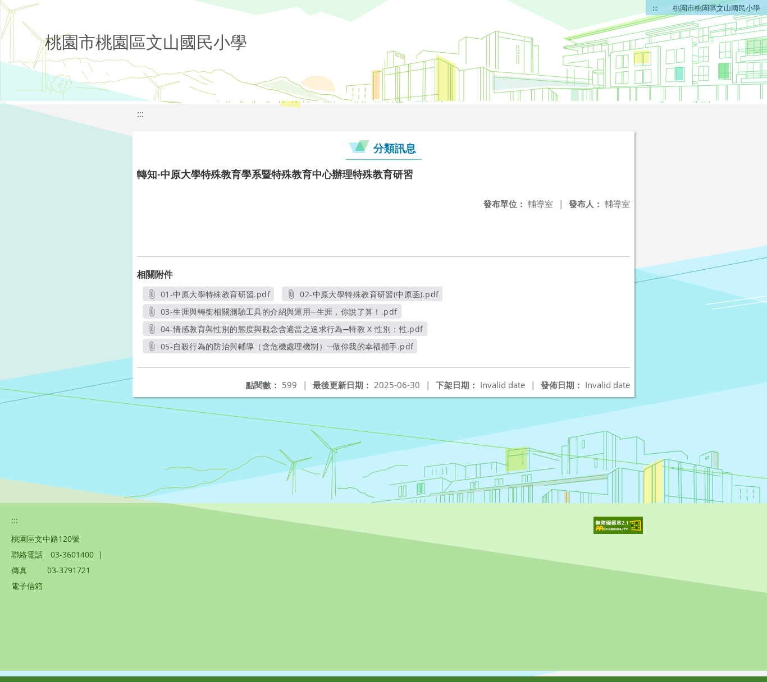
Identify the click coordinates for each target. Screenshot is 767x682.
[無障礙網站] (619, 531)
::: (655, 8)
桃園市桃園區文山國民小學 (716, 8)
